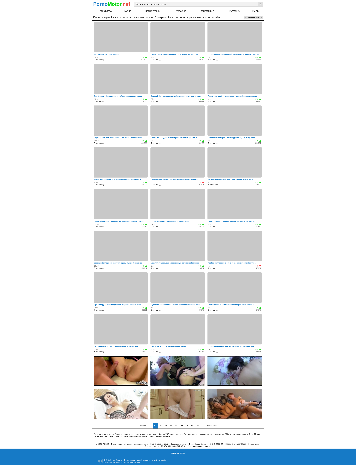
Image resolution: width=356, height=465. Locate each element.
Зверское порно (152, 446)
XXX (138, 462)
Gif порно (128, 444)
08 (192, 426)
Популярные (207, 11)
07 (187, 426)
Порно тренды (152, 11)
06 (182, 426)
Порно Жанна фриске (198, 444)
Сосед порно (102, 444)
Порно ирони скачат (178, 444)
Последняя (212, 426)
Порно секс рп (216, 444)
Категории (234, 11)
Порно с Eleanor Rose (235, 444)
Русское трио (116, 444)
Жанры (255, 11)
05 (176, 426)
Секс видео (106, 11)
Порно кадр (253, 444)
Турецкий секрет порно (199, 446)
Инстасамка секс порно (173, 446)
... (202, 426)
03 (166, 426)
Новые (127, 11)
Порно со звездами (159, 444)
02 (161, 426)
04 (171, 426)
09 (198, 426)
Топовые (181, 11)
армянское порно (141, 444)
